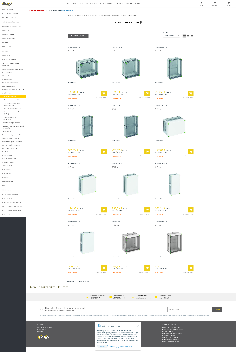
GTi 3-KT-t (159, 225)
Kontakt (138, 4)
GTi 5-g (71, 225)
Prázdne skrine (121, 15)
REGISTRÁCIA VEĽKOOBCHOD (171, 327)
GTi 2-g (71, 167)
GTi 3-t (158, 51)
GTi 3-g (115, 167)
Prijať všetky (102, 346)
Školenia (129, 4)
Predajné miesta (106, 4)
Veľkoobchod (71, 4)
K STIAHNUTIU (118, 4)
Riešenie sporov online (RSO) (170, 341)
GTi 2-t (114, 51)
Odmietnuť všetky (125, 346)
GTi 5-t (114, 109)
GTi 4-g (158, 167)
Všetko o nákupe (92, 4)
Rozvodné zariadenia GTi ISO (107, 15)
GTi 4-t (71, 109)
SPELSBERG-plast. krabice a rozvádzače (85, 15)
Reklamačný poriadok (168, 335)
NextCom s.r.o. (151, 349)
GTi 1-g (158, 109)
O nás (81, 4)
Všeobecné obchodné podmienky (172, 333)
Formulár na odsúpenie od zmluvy (172, 329)
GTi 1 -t (71, 51)
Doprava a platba (167, 331)
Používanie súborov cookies (170, 339)
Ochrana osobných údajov (170, 337)
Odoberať (217, 309)
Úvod (71, 15)
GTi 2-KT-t (116, 225)
